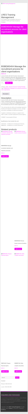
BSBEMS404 (7, 88)
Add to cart (9, 82)
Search (17, 377)
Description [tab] (6, 93)
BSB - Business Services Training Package (15, 86)
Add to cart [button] (5, 156)
